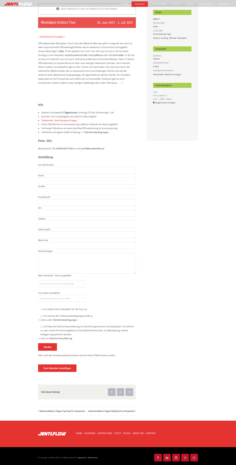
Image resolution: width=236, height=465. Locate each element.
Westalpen (182, 38)
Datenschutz (93, 457)
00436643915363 (64, 148)
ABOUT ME (138, 433)
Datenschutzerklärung (60, 338)
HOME (79, 433)
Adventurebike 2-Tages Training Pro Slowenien (62, 411)
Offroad (172, 38)
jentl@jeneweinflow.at (93, 148)
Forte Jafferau (95, 55)
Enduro (156, 38)
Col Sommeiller (116, 55)
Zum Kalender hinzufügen (57, 368)
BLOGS (126, 433)
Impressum (82, 457)
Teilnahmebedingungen (96, 132)
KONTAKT (151, 433)
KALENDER (89, 433)
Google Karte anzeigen (165, 102)
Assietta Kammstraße (76, 55)
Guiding (164, 38)
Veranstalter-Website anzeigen (167, 74)
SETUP (117, 433)
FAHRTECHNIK (105, 433)
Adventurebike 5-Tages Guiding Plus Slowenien (111, 411)
